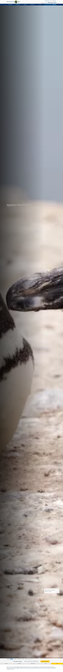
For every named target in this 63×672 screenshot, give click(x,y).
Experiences (18, 4)
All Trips (11, 659)
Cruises (15, 659)
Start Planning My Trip (44, 661)
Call (35, 661)
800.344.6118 (52, 2)
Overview (6, 663)
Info (31, 659)
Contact (40, 4)
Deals (29, 659)
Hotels (26, 659)
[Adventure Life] (13, 1)
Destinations (10, 4)
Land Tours (19, 659)
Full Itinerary (19, 663)
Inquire (57, 663)
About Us (25, 4)
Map (45, 663)
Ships (23, 659)
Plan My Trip (33, 4)
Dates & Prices (33, 663)
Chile (8, 659)
